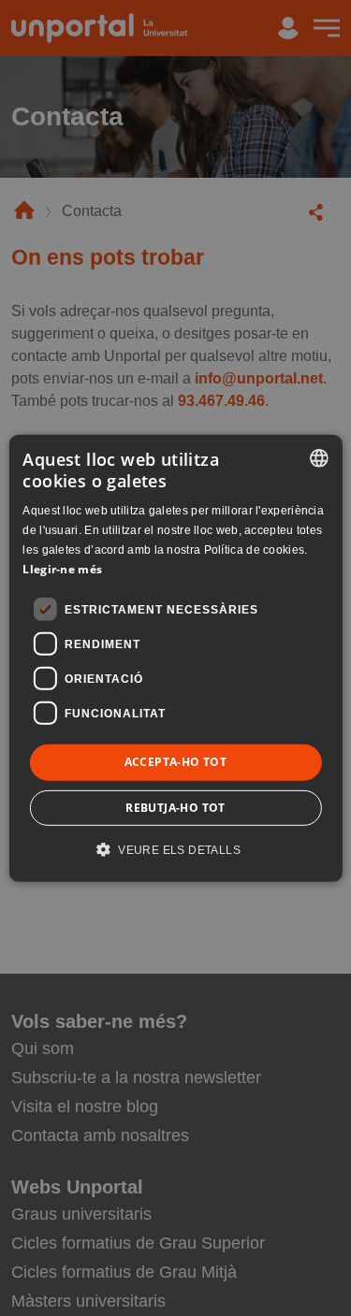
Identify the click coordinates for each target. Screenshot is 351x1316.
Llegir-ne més (62, 568)
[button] (175, 849)
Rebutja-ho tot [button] (175, 808)
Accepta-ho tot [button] (175, 762)
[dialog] (175, 658)
